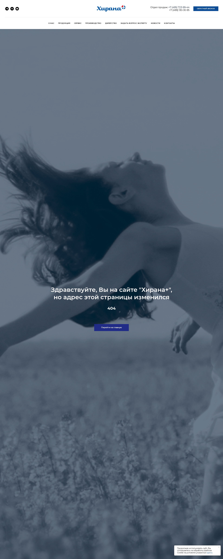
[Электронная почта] (17, 8)
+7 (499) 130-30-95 (179, 10)
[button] (205, 8)
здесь (210, 553)
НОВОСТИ (155, 23)
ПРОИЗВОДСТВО (93, 23)
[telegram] (7, 8)
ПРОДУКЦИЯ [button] (64, 23)
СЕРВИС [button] (77, 23)
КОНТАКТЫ (169, 23)
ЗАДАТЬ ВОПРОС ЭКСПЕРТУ (134, 23)
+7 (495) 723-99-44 (179, 7)
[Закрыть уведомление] (219, 547)
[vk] (12, 8)
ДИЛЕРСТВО (111, 23)
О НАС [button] (51, 23)
